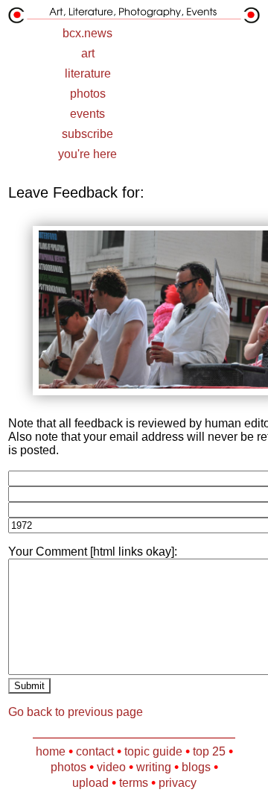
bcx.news (87, 33)
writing (153, 767)
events (87, 113)
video (111, 767)
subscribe (87, 134)
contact (95, 751)
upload (90, 782)
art (88, 53)
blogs (196, 767)
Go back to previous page (75, 712)
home (51, 751)
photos (88, 93)
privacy (178, 782)
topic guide (153, 751)
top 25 (209, 751)
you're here (87, 154)
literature (88, 73)
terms (133, 782)
